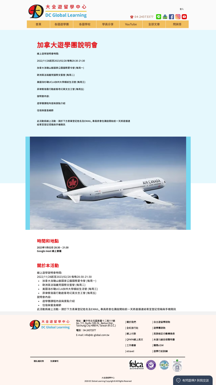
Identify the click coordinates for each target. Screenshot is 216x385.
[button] (84, 24)
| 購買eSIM (158, 345)
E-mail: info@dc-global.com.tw (92, 335)
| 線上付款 (130, 333)
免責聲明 (54, 361)
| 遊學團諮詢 (158, 328)
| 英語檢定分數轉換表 (163, 333)
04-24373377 (144, 16)
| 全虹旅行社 (131, 328)
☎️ (132, 16)
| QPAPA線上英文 (134, 339)
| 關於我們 (130, 322)
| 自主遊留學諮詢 (161, 322)
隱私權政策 (39, 361)
